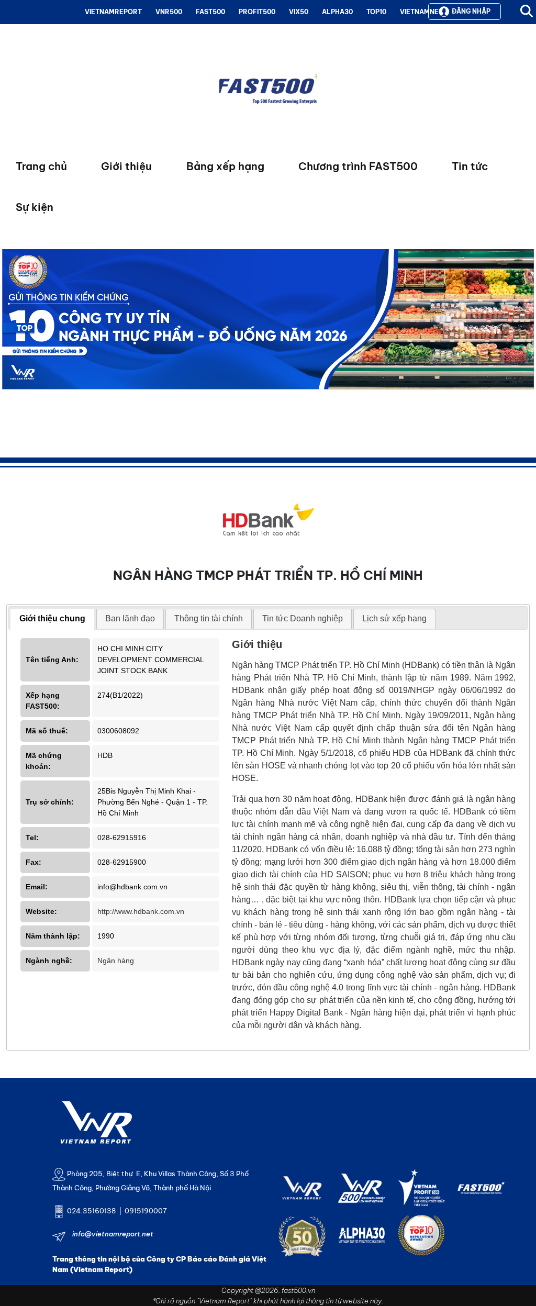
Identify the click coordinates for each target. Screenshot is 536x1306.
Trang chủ (41, 166)
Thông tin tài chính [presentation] (208, 618)
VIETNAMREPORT (113, 12)
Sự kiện (34, 207)
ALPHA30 (337, 12)
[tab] (52, 619)
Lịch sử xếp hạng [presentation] (394, 618)
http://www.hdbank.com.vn (140, 911)
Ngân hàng (115, 960)
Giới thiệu (126, 166)
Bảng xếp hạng (225, 166)
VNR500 (168, 12)
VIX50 (298, 12)
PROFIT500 (257, 12)
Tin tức (470, 166)
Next (10, 343)
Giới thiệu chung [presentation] (52, 618)
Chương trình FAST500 (358, 166)
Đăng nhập (471, 11)
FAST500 (210, 12)
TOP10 (376, 12)
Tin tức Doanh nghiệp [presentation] (302, 618)
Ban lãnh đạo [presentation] (130, 618)
